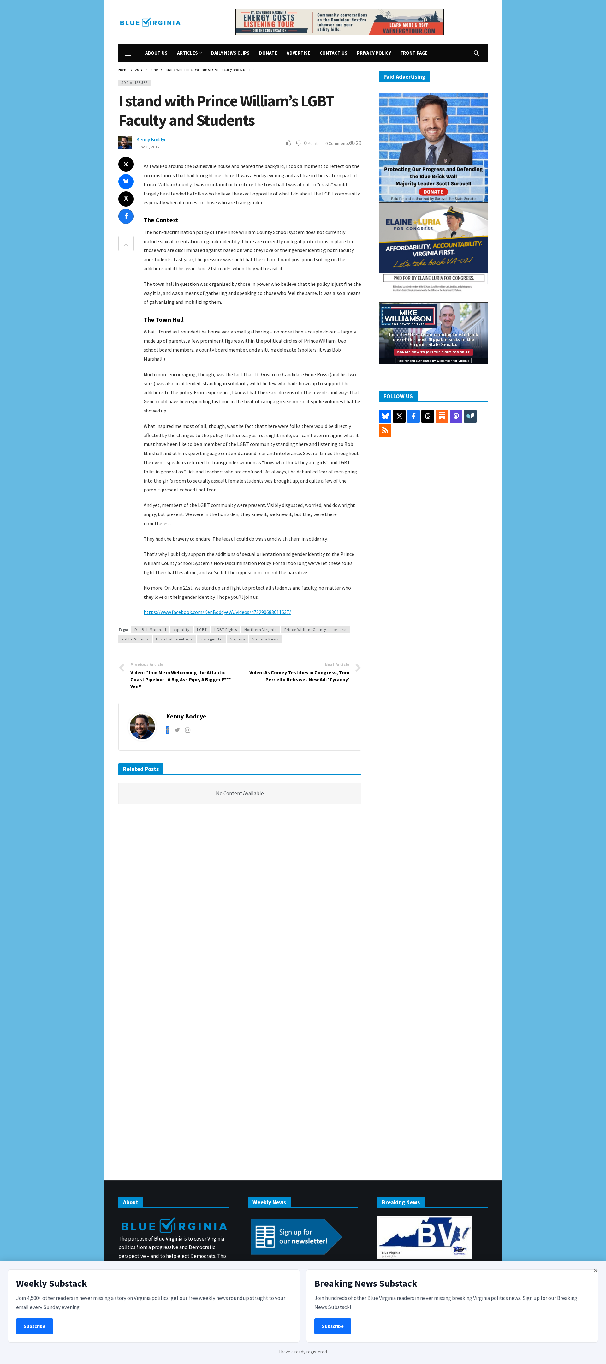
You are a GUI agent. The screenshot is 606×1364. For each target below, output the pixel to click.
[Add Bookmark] (126, 243)
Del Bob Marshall (150, 629)
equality (182, 629)
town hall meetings (174, 639)
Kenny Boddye (151, 139)
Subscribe (34, 1326)
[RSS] (385, 430)
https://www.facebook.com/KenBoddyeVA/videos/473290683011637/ (217, 612)
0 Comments (337, 143)
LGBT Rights (225, 629)
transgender (211, 639)
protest (340, 629)
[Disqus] (239, 904)
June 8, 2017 (148, 147)
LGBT (202, 629)
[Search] (476, 53)
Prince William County (305, 629)
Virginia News (265, 639)
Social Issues (134, 83)
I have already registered (303, 1352)
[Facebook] (167, 730)
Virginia (237, 639)
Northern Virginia (260, 629)
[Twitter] (177, 730)
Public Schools (135, 639)
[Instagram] (187, 730)
